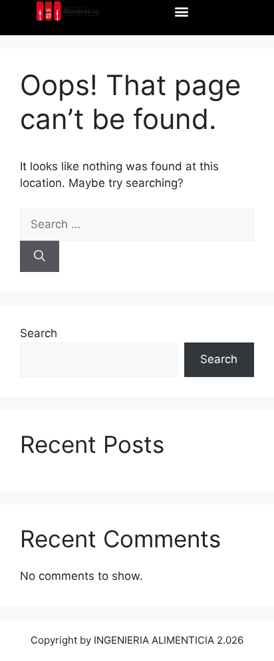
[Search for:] (137, 224)
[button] (181, 11)
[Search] (39, 257)
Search (38, 333)
